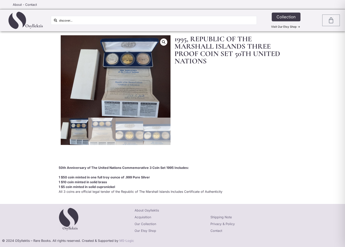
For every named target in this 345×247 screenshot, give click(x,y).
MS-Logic (126, 241)
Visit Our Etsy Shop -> (285, 26)
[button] (163, 42)
